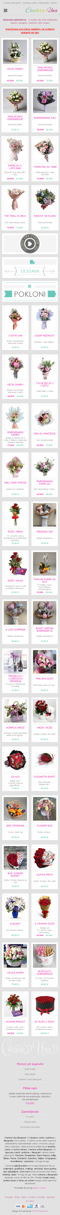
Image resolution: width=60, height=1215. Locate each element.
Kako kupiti (30, 1069)
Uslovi (24, 1197)
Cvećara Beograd (11, 3)
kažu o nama (39, 1188)
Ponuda (9, 1197)
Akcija (17, 1197)
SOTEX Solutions (40, 1211)
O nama (32, 1197)
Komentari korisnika (30, 1127)
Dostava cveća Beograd (30, 1079)
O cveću (30, 1117)
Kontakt (30, 1102)
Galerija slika (30, 1122)
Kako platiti (30, 1074)
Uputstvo (50, 1197)
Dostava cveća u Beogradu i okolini (40, 3)
